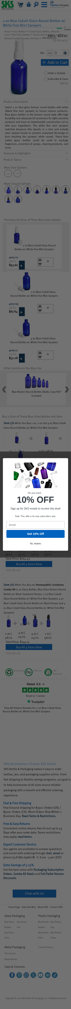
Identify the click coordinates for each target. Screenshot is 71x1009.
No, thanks (35, 543)
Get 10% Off (35, 534)
